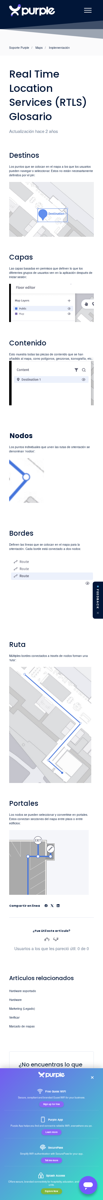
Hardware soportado (22, 991)
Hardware (15, 1000)
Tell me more (51, 1160)
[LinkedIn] (58, 906)
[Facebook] (46, 906)
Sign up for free (51, 1104)
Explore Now (51, 1191)
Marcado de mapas (22, 1026)
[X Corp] (52, 906)
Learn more (51, 1132)
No (56, 939)
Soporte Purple (19, 48)
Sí (46, 939)
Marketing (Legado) (22, 1009)
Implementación (59, 48)
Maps (39, 48)
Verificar (14, 1017)
